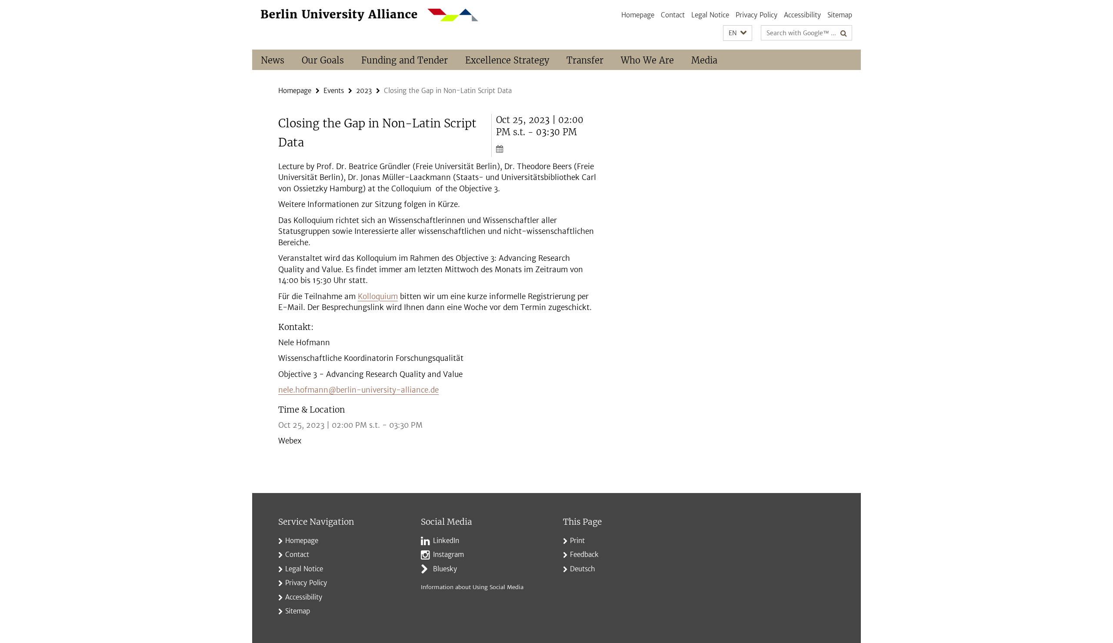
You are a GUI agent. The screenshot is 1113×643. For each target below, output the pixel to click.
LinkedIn (446, 540)
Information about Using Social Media (472, 587)
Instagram (448, 554)
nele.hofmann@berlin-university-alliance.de (358, 390)
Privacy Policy (756, 15)
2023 (364, 91)
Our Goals (323, 60)
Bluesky (445, 569)
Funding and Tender (404, 60)
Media (704, 60)
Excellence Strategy (507, 60)
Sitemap (839, 15)
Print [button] (577, 540)
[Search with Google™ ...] (844, 33)
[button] (737, 33)
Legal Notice (710, 15)
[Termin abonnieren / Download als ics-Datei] (546, 149)
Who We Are (647, 60)
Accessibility (802, 15)
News (272, 60)
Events (333, 91)
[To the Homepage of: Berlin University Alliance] (369, 15)
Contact (673, 15)
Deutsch (582, 569)
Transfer (584, 60)
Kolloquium (378, 296)
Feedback (584, 554)
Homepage (637, 15)
